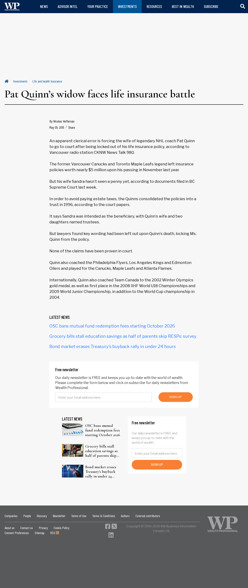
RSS (53, 533)
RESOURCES (154, 6)
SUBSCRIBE (211, 6)
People (27, 516)
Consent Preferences (17, 533)
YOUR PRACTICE (97, 6)
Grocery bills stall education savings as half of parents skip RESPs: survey (122, 336)
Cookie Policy (61, 528)
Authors (125, 516)
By (61, 121)
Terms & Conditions (103, 516)
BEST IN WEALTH (183, 6)
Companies (11, 516)
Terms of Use (78, 516)
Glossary (42, 516)
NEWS (44, 6)
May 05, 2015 (56, 127)
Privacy (43, 528)
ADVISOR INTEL (68, 6)
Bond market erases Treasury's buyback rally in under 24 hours (112, 346)
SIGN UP (175, 397)
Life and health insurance (47, 81)
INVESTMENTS (127, 6)
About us (10, 528)
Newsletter (59, 516)
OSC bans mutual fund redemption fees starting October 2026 (112, 325)
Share (71, 127)
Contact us (26, 528)
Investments (20, 81)
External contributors (147, 516)
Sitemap (39, 533)
